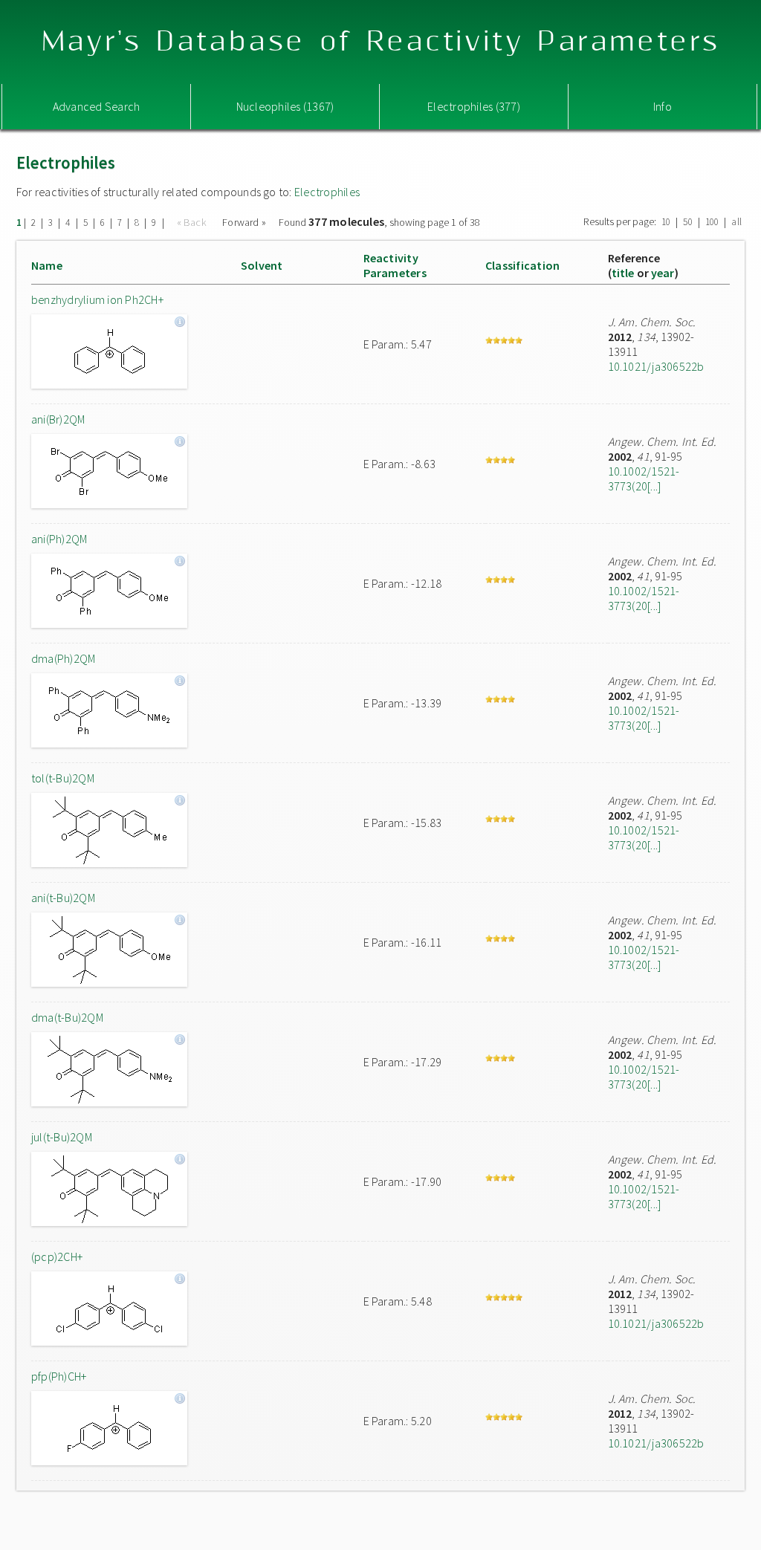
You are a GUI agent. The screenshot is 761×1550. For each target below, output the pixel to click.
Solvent (262, 265)
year (663, 272)
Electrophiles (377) (473, 106)
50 (687, 221)
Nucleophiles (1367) (285, 106)
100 (712, 221)
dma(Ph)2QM (63, 658)
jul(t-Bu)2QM (61, 1136)
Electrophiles (327, 191)
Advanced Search (96, 106)
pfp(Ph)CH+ (58, 1376)
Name (46, 265)
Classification (522, 265)
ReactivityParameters (395, 265)
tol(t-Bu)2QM (62, 778)
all (736, 221)
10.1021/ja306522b (656, 366)
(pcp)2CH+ (56, 1256)
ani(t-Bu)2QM (63, 897)
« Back (193, 222)
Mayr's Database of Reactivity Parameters (381, 42)
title (623, 272)
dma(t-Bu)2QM (67, 1017)
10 (665, 221)
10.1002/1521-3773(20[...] (644, 478)
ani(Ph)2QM (59, 538)
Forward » (244, 222)
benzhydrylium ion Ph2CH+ (97, 299)
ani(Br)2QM (58, 419)
